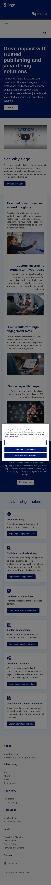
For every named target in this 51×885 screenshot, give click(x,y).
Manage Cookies (25, 443)
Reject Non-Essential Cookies (25, 455)
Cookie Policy (13, 436)
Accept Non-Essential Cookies (25, 449)
